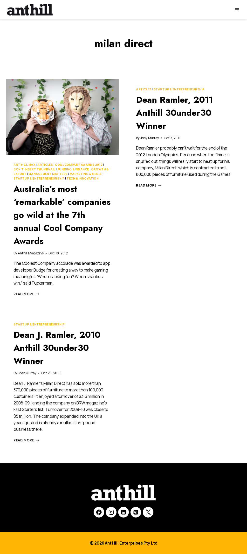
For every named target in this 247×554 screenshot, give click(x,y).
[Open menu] (236, 9)
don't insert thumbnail (34, 169)
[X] (148, 512)
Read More (26, 294)
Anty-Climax (24, 165)
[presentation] (62, 117)
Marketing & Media (86, 174)
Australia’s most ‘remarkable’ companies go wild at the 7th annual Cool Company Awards (62, 214)
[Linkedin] (123, 512)
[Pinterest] (135, 512)
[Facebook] (99, 512)
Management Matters (48, 174)
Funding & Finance (73, 169)
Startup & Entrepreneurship (39, 178)
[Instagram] (111, 512)
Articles (45, 165)
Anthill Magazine (31, 253)
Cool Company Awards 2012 (79, 165)
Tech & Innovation (83, 178)
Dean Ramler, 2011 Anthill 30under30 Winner (174, 112)
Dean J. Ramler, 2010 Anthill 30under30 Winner (57, 347)
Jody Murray (149, 138)
